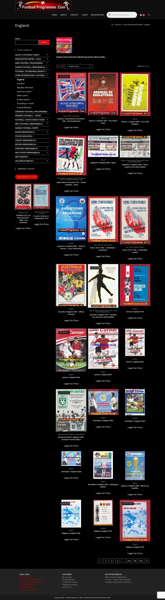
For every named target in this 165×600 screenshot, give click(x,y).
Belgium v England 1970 (135, 547)
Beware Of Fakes (27, 577)
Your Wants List (26, 587)
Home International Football (30, 75)
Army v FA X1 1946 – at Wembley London (135, 251)
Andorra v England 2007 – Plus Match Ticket (103, 122)
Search (17, 39)
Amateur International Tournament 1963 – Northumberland (71, 120)
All (149, 66)
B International (23, 99)
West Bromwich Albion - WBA (74, 179)
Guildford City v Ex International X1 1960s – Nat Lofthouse (23, 218)
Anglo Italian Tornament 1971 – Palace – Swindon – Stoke (71, 183)
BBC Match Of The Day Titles (31, 580)
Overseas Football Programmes (135, 160)
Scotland (20, 83)
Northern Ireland (24, 91)
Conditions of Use (69, 582)
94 (135, 561)
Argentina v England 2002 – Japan (103, 163)
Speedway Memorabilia (26, 148)
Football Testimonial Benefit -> (31, 71)
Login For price (71, 127)
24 (143, 66)
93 (129, 561)
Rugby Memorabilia (24, 132)
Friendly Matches (80, 434)
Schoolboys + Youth (25, 103)
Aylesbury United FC (63, 434)
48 (145, 66)
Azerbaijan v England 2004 (103, 420)
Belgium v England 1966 (71, 533)
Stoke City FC (76, 178)
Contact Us (67, 587)
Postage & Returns (70, 584)
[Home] (112, 25)
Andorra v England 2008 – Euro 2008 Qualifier (135, 123)
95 (141, 561)
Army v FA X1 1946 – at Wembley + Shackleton (103, 249)
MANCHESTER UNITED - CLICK (28, 59)
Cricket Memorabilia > (26, 140)
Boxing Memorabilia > (26, 144)
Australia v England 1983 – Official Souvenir (71, 313)
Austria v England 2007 (103, 374)
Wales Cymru (22, 95)
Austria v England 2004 (71, 377)
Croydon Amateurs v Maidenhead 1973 (41, 217)
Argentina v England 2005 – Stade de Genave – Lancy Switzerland (71, 247)
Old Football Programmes (115, 577)
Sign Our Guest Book (28, 584)
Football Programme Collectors (118, 582)
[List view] (63, 66)
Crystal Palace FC (61, 178)
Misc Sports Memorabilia (27, 152)
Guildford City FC (23, 212)
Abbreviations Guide (28, 589)
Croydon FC (37, 212)
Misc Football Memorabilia (29, 124)
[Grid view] (58, 66)
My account (67, 577)
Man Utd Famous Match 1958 (32, 582)
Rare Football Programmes (29, 63)
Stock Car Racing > (24, 136)
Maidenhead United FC (44, 212)
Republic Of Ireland (25, 87)
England (147, 25)
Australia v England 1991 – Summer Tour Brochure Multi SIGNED (103, 316)
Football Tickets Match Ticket (30, 120)
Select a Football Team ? (27, 55)
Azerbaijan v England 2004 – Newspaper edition (103, 485)
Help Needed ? (22, 157)
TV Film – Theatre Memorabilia (117, 580)
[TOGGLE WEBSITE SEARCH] (149, 15)
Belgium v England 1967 (103, 531)
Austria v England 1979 (135, 312)
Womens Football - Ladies (28, 115)
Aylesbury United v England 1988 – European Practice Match (71, 438)
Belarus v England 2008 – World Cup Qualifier (135, 487)
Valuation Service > (24, 161)
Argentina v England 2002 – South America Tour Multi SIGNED (135, 165)
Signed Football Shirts (26, 128)
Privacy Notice (68, 580)
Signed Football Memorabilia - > (138, 161)
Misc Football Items (74, 116)
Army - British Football (100, 245)
